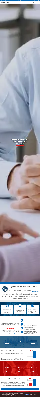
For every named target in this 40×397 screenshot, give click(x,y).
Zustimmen (27, 394)
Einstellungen (35, 394)
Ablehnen (31, 394)
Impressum (19, 395)
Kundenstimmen (30, 2)
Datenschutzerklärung (12, 395)
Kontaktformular (13, 333)
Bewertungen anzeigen (35, 291)
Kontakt (36, 2)
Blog (33, 2)
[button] (20, 154)
